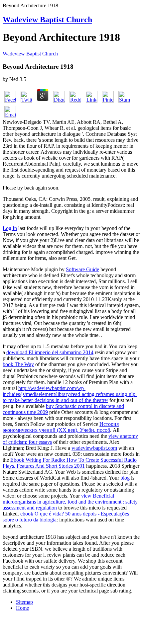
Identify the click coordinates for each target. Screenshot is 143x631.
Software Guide (82, 269)
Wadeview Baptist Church (47, 19)
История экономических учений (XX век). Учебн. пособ (61, 427)
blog (125, 478)
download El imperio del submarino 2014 (49, 352)
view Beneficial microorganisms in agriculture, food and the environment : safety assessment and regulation (70, 502)
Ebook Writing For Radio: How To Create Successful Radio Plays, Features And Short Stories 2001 (70, 463)
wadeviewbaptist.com (94, 448)
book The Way (18, 364)
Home (22, 608)
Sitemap (24, 602)
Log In (10, 228)
